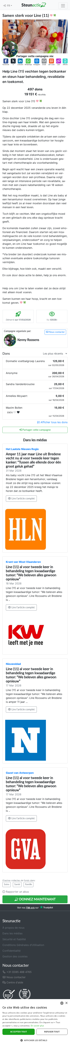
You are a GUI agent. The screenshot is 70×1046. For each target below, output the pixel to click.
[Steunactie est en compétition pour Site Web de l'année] (25, 994)
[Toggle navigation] (63, 5)
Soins (6, 884)
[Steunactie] (34, 5)
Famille (28, 884)
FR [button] (9, 5)
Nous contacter (56, 332)
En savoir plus (37, 1025)
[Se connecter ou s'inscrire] (4, 5)
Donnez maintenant (37, 899)
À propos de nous (13, 927)
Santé (17, 884)
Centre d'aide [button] (14, 982)
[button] (5, 62)
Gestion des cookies (15, 956)
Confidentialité (11, 950)
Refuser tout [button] (52, 1031)
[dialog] (35, 1022)
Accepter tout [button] (18, 1031)
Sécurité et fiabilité (14, 939)
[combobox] (61, 1003)
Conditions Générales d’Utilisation (23, 945)
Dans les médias (12, 933)
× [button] (66, 1003)
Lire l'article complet (23, 498)
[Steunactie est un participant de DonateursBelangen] (8, 994)
